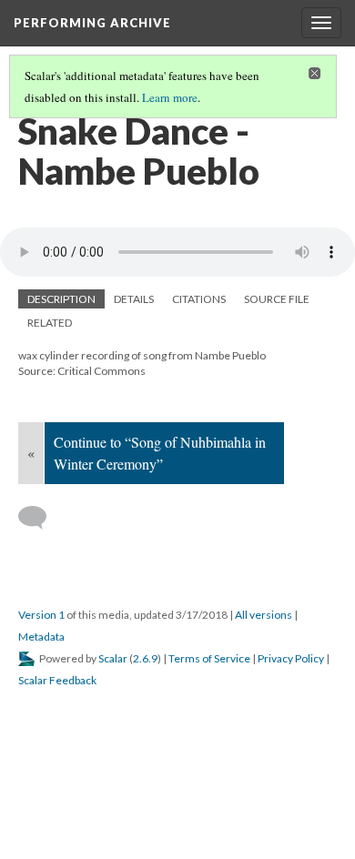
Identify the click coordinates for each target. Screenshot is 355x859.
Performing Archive (92, 22)
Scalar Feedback (57, 680)
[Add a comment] (40, 518)
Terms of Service (209, 658)
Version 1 (41, 615)
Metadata (41, 636)
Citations (199, 299)
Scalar (112, 658)
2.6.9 (145, 658)
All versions (263, 615)
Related (49, 322)
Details (134, 299)
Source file (276, 299)
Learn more (170, 97)
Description (61, 299)
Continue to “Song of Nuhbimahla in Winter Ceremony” (160, 452)
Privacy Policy (291, 658)
